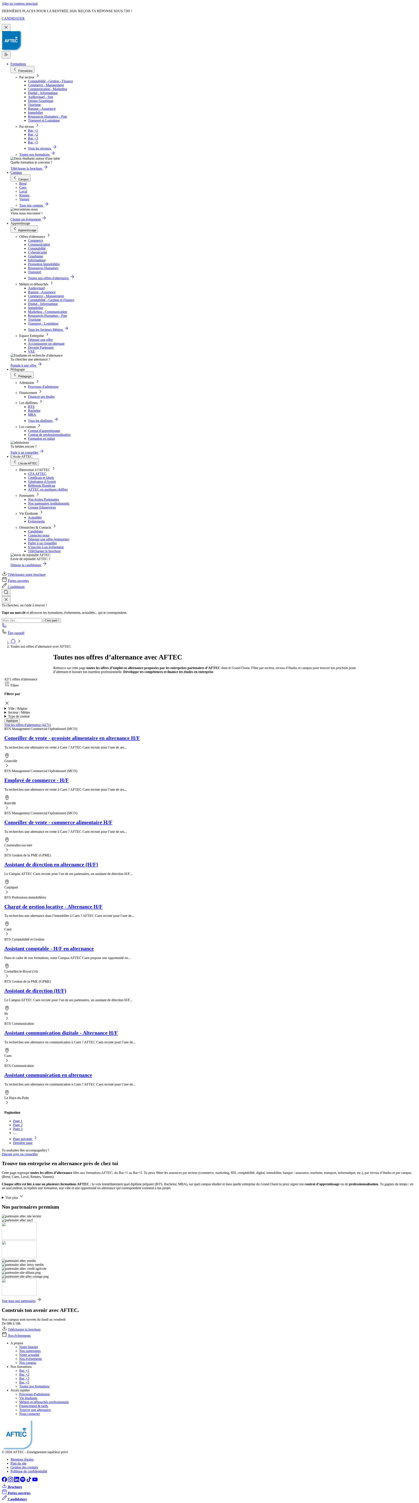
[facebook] (5, 1481)
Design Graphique (40, 101)
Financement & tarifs (33, 1406)
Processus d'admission (43, 386)
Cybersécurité (37, 252)
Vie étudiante (28, 1398)
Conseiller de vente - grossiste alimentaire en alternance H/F (72, 738)
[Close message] (6, 27)
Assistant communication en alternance (48, 1075)
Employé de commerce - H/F (36, 780)
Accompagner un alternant (46, 343)
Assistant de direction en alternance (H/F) (51, 864)
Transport (34, 272)
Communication (39, 244)
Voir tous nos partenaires (19, 1301)
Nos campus (27, 1363)
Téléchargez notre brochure (27, 574)
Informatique (37, 260)
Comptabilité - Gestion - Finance (50, 81)
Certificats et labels (41, 478)
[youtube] (35, 1481)
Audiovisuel (36, 288)
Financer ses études (41, 397)
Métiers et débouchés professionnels (44, 1402)
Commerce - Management (46, 85)
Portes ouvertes (18, 581)
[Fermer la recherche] (6, 599)
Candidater (35, 531)
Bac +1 (33, 130)
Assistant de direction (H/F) (35, 991)
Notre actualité (29, 1355)
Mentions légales (22, 1459)
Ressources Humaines (43, 268)
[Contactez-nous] (4, 627)
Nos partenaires (30, 1351)
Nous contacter (29, 1414)
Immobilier (35, 112)
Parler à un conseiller (42, 543)
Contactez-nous (38, 535)
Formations (18, 64)
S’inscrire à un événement (46, 547)
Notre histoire (28, 1347)
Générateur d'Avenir (42, 481)
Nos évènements (19, 1335)
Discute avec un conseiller (20, 1154)
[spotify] (23, 1481)
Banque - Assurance (42, 108)
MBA (32, 414)
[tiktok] (29, 1481)
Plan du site (18, 1463)
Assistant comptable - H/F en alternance (49, 948)
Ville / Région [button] (17, 708)
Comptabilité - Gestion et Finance (51, 300)
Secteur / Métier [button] (19, 712)
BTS (31, 407)
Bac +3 (33, 138)
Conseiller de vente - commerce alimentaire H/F (58, 822)
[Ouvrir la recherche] (6, 592)
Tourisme (34, 105)
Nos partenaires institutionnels (48, 503)
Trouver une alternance (35, 1410)
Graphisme (35, 256)
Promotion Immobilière (44, 264)
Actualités (35, 517)
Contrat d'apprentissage (44, 431)
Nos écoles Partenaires (43, 499)
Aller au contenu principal (20, 3)
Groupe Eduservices (42, 507)
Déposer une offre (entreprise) (48, 539)
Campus (16, 172)
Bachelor (34, 410)
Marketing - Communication (47, 312)
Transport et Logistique (44, 120)
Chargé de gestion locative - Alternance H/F (53, 906)
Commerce (35, 240)
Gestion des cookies (24, 1467)
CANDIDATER (13, 18)
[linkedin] (17, 1481)
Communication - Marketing (47, 89)
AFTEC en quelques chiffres (48, 489)
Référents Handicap (41, 485)
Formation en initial (41, 438)
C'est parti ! (52, 620)
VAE (31, 351)
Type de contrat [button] (18, 716)
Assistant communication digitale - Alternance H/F (61, 1033)
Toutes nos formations (34, 1386)
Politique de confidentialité (28, 1471)
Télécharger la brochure (44, 551)
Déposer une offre (40, 340)
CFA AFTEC (37, 474)
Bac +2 (33, 134)
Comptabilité (37, 248)
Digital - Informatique (43, 93)
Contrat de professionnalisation (49, 435)
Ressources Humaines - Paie (47, 116)
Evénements (36, 521)
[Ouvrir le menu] (6, 55)
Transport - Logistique (43, 323)
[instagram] (11, 1481)
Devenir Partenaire (41, 347)
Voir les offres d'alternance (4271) (27, 725)
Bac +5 (33, 142)
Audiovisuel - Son (40, 97)
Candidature (16, 587)
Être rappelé (16, 633)
